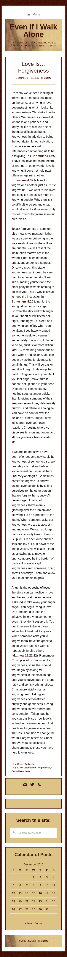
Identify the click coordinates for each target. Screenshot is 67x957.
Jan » (38, 923)
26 (13, 909)
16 (40, 893)
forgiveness (44, 767)
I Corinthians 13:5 (42, 156)
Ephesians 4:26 (22, 301)
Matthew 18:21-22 (24, 655)
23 (40, 901)
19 (13, 901)
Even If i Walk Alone (33, 30)
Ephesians (30, 767)
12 (13, 893)
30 (40, 909)
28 (26, 909)
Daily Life (29, 764)
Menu (36, 14)
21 (26, 901)
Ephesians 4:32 (22, 180)
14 (26, 893)
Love (27, 771)
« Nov (29, 923)
